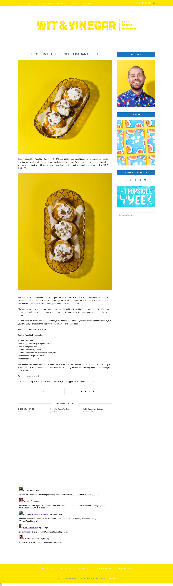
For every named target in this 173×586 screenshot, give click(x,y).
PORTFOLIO (89, 3)
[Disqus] (65, 452)
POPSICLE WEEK (45, 3)
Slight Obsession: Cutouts (92, 409)
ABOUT (31, 3)
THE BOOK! (62, 3)
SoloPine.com (110, 578)
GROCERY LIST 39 (26, 409)
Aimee (62, 324)
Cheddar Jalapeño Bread (60, 409)
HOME (20, 3)
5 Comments (41, 391)
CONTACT (75, 3)
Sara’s (71, 324)
